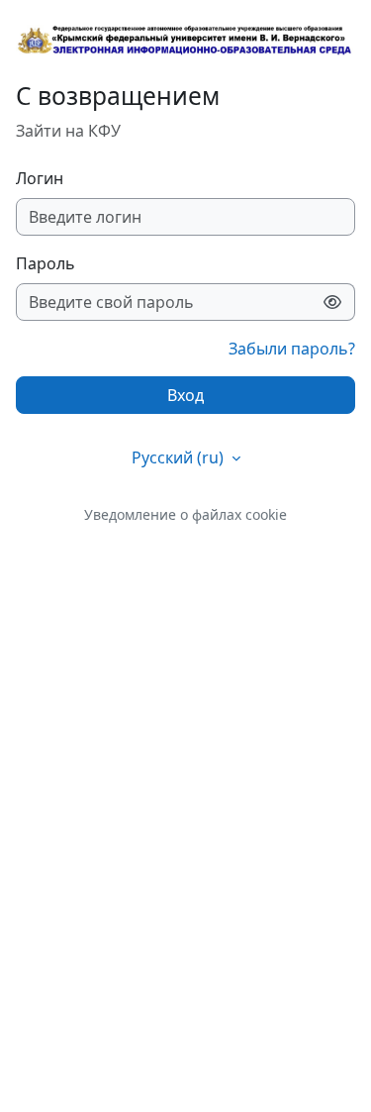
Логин (39, 178)
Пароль (45, 263)
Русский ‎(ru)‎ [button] (180, 457)
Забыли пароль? (292, 348)
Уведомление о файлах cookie (185, 514)
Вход (185, 395)
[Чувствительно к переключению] (333, 302)
